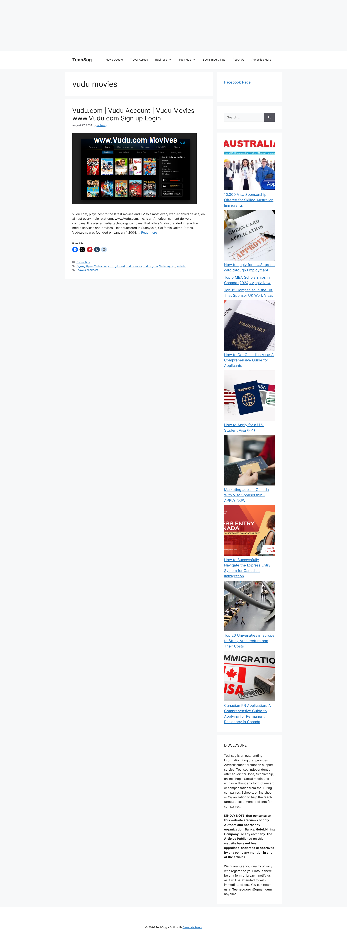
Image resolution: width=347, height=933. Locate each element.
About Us (238, 59)
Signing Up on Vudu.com (91, 266)
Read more (149, 232)
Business (161, 59)
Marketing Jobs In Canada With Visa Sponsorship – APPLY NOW (246, 495)
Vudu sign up (167, 266)
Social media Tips (214, 59)
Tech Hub (185, 59)
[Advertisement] (108, 25)
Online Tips (83, 262)
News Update (114, 59)
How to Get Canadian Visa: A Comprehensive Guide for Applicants (249, 360)
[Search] (269, 117)
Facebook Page (237, 82)
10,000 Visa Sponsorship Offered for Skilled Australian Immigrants (248, 200)
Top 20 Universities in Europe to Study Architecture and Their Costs (249, 640)
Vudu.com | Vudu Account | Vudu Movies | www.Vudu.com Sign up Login (135, 114)
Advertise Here (261, 59)
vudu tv (181, 266)
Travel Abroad (139, 59)
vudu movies (134, 266)
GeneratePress (192, 927)
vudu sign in (150, 266)
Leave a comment (87, 269)
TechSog (82, 59)
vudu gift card (116, 266)
